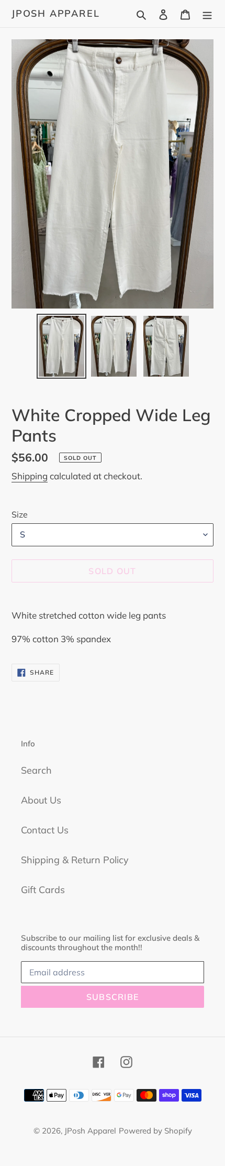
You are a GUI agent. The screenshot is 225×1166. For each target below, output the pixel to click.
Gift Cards (43, 890)
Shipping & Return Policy (75, 860)
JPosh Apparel (55, 13)
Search (36, 770)
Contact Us (45, 830)
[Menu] (207, 13)
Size (20, 514)
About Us (41, 800)
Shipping (30, 475)
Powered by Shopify (155, 1131)
